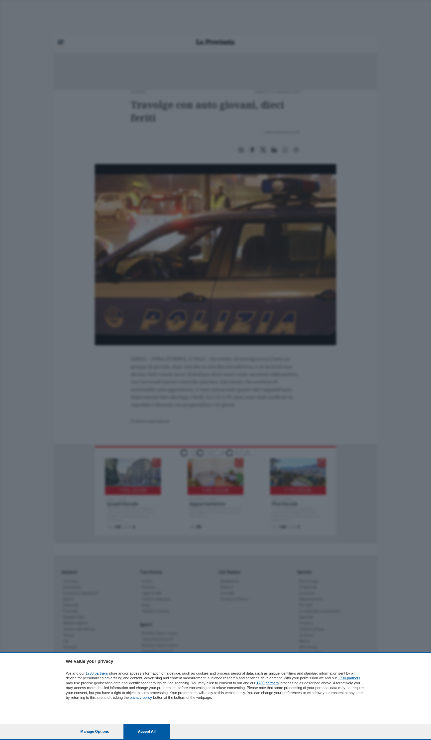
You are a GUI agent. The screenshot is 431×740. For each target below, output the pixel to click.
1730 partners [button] (97, 673)
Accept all (147, 731)
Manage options (94, 731)
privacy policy (141, 697)
